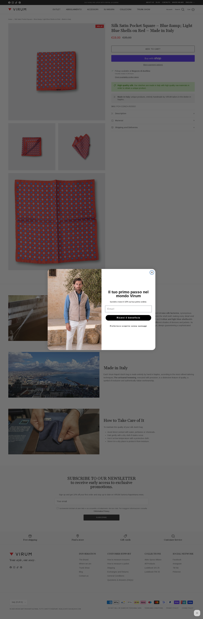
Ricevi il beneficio (128, 318)
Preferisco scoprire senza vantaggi (128, 326)
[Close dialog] (152, 272)
